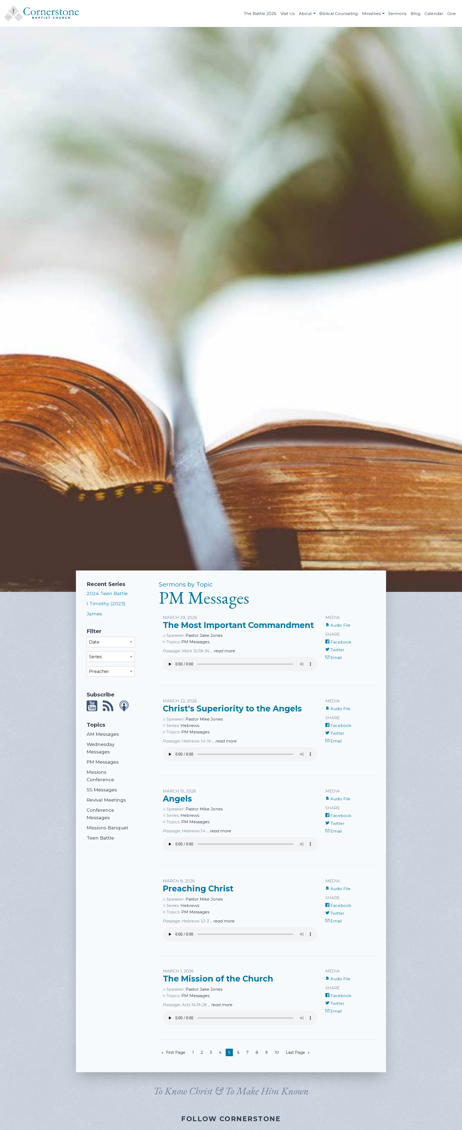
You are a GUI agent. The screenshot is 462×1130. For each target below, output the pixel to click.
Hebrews (189, 725)
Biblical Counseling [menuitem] (338, 13)
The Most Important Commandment (238, 625)
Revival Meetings (106, 800)
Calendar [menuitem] (434, 13)
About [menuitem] (305, 13)
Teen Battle (100, 838)
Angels (177, 799)
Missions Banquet (107, 827)
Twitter (336, 649)
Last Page (295, 1052)
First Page (175, 1052)
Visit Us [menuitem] (287, 13)
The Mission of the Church (218, 979)
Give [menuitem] (451, 13)
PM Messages (103, 762)
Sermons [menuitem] (397, 13)
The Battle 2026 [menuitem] (260, 13)
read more (224, 650)
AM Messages (103, 734)
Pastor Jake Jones (204, 635)
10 (277, 1052)
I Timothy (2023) (106, 603)
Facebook (340, 642)
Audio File (340, 625)
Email (335, 657)
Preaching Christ (198, 889)
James (94, 613)
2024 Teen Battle (107, 593)
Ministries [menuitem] (371, 13)
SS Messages (102, 789)
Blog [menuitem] (415, 13)
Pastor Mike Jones (204, 719)
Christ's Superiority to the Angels (232, 709)
